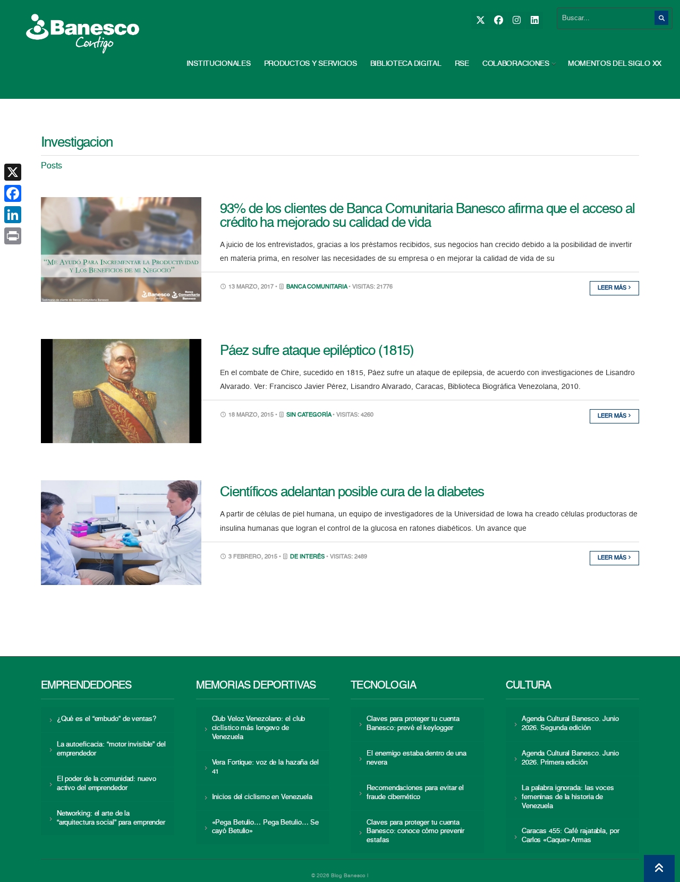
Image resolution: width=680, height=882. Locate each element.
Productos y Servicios (310, 63)
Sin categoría (308, 415)
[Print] (12, 236)
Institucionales (218, 63)
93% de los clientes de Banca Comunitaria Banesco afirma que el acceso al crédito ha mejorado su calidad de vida (427, 216)
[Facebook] (498, 20)
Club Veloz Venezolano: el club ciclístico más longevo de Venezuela (258, 728)
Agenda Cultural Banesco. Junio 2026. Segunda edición (570, 724)
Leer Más (613, 288)
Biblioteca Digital (405, 63)
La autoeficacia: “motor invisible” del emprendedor (111, 749)
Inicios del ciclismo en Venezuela (262, 797)
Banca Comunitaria (316, 287)
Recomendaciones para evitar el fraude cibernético (415, 793)
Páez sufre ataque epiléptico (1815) (317, 351)
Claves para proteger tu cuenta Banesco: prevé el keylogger (413, 724)
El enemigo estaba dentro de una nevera (416, 758)
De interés (307, 557)
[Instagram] (516, 20)
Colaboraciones (515, 63)
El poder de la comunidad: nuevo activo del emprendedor (106, 784)
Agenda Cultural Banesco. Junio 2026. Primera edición (570, 758)
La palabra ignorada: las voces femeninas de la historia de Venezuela (568, 797)
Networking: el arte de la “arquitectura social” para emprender (111, 818)
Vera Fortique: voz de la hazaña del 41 (265, 767)
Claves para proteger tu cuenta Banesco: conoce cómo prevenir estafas (415, 831)
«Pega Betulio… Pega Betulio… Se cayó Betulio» (265, 827)
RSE (462, 63)
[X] (480, 20)
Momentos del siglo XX (614, 63)
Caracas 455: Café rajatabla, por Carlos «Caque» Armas (570, 836)
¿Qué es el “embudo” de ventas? (106, 719)
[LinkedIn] (534, 20)
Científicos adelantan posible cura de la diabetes (352, 492)
